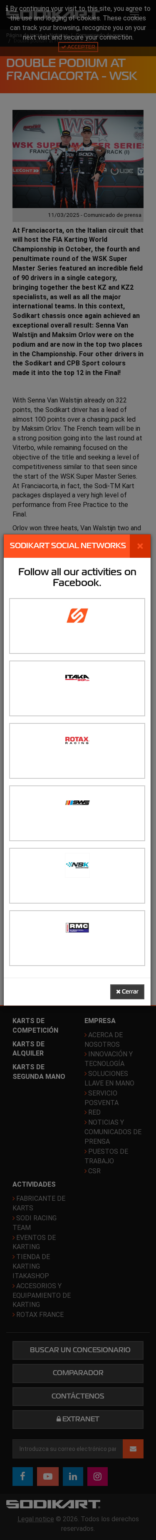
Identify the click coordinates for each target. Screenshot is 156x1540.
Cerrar (130, 991)
